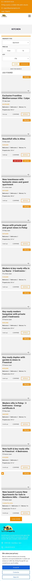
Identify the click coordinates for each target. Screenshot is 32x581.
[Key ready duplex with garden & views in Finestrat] (16, 345)
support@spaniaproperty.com (11, 8)
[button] (16, 43)
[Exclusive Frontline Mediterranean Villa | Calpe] (16, 84)
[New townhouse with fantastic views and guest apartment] (16, 168)
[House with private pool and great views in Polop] (16, 213)
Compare (16, 114)
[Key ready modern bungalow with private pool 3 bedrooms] (16, 300)
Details (25, 114)
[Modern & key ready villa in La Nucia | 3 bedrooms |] (16, 256)
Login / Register (5, 11)
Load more (16, 519)
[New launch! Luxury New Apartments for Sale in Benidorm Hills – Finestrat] (16, 480)
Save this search (16, 69)
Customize (16, 572)
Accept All (16, 567)
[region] (16, 565)
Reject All (16, 577)
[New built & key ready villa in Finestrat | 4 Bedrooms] (16, 437)
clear (16, 64)
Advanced (24, 64)
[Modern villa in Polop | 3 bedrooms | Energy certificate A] (16, 391)
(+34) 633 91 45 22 (8, 1)
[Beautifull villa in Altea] (16, 127)
